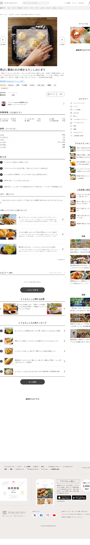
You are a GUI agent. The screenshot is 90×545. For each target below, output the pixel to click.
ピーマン (26, 8)
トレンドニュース (9, 466)
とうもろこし (4, 137)
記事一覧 (64, 511)
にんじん (61, 8)
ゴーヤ (31, 8)
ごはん (2, 135)
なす (9, 8)
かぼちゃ (55, 8)
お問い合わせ (84, 511)
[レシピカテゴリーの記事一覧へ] (3, 85)
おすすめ (81, 3)
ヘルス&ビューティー (54, 466)
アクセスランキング (32, 469)
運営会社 (64, 517)
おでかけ (35, 466)
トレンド (74, 3)
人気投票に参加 (55, 469)
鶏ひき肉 (20, 8)
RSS (75, 514)
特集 (5, 469)
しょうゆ (3, 142)
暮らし (43, 466)
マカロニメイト (19, 469)
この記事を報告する (61, 259)
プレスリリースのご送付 (67, 514)
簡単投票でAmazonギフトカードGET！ (12, 81)
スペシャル (44, 469)
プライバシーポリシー (77, 517)
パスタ (36, 8)
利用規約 (69, 517)
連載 (11, 469)
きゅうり (49, 8)
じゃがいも (42, 8)
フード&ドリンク (68, 466)
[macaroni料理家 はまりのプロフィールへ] (32, 103)
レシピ (19, 466)
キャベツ (14, 8)
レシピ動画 (67, 3)
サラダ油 (3, 144)
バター (2, 139)
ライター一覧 (70, 511)
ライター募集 (77, 511)
